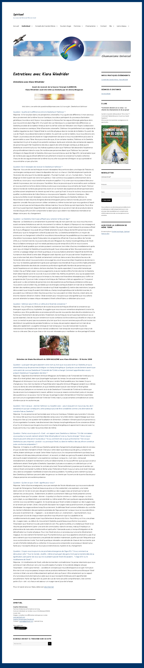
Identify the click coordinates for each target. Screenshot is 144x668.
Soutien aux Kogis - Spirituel (121, 231)
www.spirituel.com (19, 617)
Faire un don (105, 233)
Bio (110, 26)
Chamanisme (90, 26)
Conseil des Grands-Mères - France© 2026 (114, 79)
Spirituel (18, 15)
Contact (103, 26)
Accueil (16, 26)
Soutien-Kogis (65, 26)
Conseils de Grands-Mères (45, 26)
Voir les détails (105, 93)
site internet (49, 587)
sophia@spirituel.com (26, 621)
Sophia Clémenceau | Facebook (23, 619)
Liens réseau (122, 26)
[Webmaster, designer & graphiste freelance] (32, 628)
